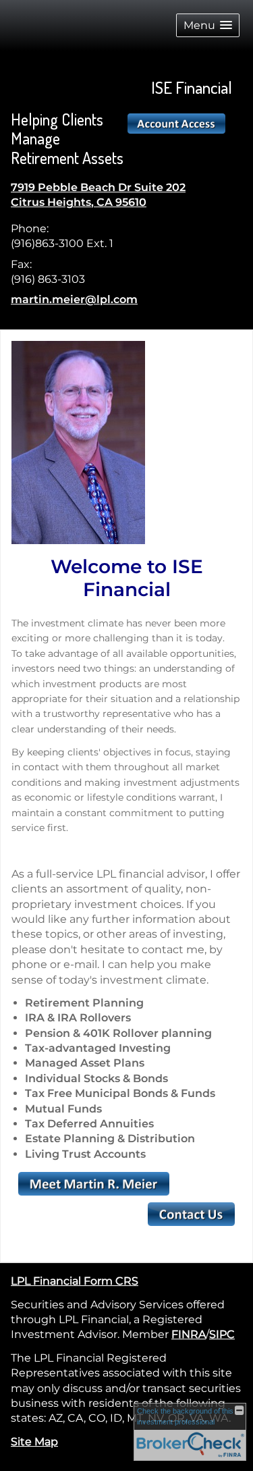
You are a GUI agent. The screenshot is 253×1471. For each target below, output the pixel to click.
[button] (208, 25)
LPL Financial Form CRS (74, 1281)
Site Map (34, 1441)
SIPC (222, 1334)
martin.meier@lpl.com (74, 299)
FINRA (188, 1334)
